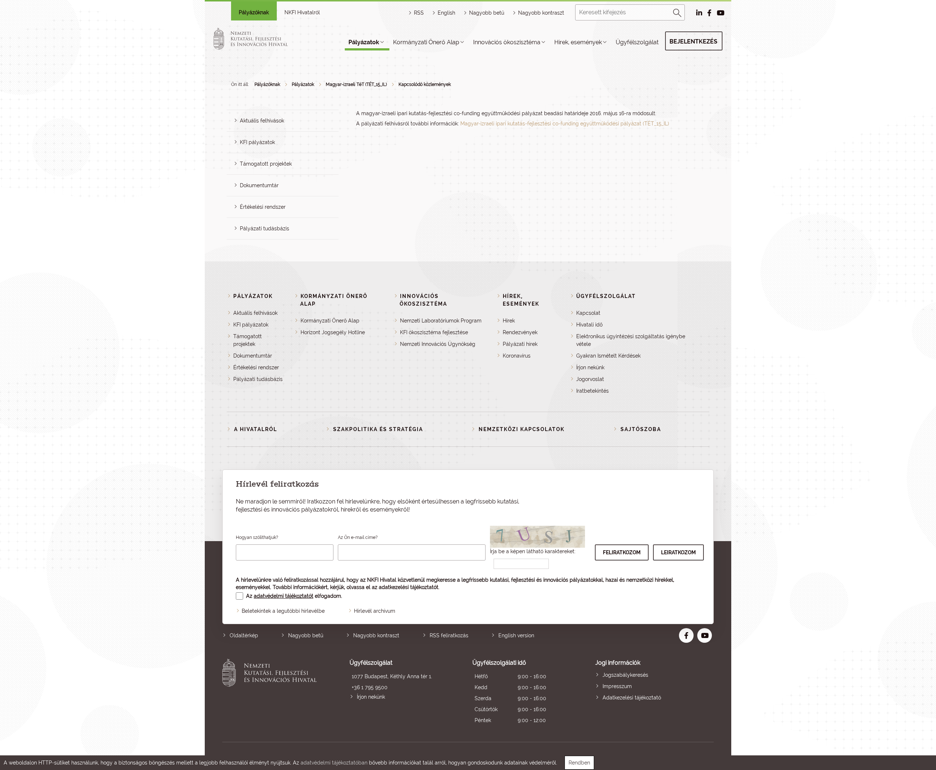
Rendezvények (520, 332)
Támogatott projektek (266, 164)
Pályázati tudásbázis (264, 228)
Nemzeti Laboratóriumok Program (441, 321)
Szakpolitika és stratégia (378, 429)
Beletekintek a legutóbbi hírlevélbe (283, 611)
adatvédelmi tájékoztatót (283, 596)
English (446, 13)
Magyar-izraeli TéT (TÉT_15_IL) (356, 84)
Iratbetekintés (592, 391)
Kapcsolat (588, 313)
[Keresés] (677, 12)
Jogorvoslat (590, 379)
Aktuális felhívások (262, 121)
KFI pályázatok (257, 142)
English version (516, 635)
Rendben (579, 763)
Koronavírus (517, 356)
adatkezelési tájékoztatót (408, 587)
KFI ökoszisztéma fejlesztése (434, 332)
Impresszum (617, 686)
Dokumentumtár (259, 185)
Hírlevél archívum (374, 611)
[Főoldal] (259, 39)
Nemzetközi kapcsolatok (522, 429)
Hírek (509, 321)
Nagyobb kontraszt (541, 13)
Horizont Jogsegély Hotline (333, 332)
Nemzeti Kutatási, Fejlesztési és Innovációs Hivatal (271, 692)
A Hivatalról (255, 429)
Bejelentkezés (693, 41)
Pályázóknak (254, 12)
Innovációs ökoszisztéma (506, 42)
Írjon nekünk (590, 367)
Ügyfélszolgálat (637, 42)
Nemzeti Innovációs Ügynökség (437, 344)
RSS (419, 13)
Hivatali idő (589, 325)
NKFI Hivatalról (302, 12)
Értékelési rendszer (263, 207)
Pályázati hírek (520, 344)
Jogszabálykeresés (625, 675)
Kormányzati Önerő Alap (426, 42)
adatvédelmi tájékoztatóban (334, 763)
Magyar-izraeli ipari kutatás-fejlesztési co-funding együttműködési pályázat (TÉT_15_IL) (564, 124)
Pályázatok (363, 42)
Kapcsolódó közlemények (425, 84)
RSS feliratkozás (449, 635)
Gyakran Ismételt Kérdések (608, 356)
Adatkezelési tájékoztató (632, 698)
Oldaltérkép (244, 635)
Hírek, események (578, 42)
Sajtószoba (640, 429)
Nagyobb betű (305, 635)
